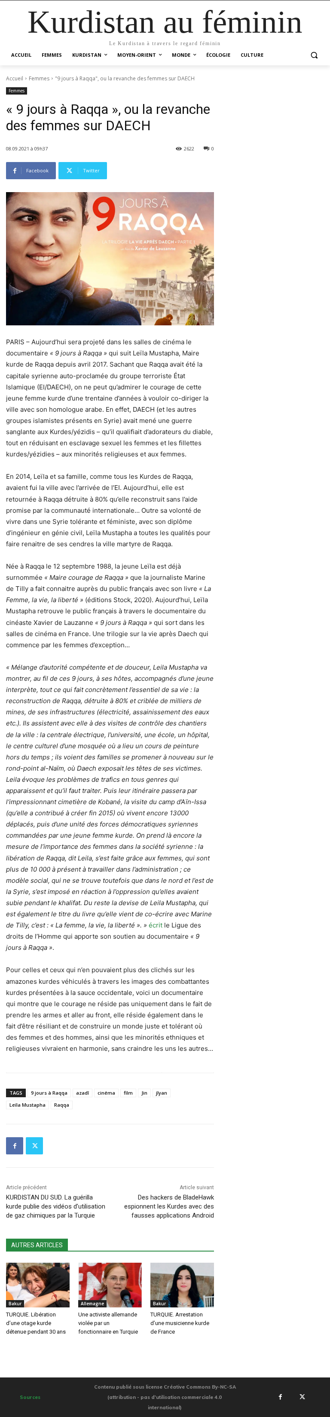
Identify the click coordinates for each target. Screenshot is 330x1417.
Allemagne (92, 1304)
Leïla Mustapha (27, 1105)
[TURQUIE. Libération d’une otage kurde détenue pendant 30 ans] (38, 1285)
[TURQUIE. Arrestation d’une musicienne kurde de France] (182, 1285)
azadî (82, 1093)
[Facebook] (14, 1145)
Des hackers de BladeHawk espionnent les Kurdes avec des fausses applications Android (169, 1206)
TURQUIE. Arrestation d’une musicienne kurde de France (179, 1323)
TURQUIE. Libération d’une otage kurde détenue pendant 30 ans (36, 1323)
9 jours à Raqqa (49, 1093)
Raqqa (61, 1105)
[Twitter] (34, 1145)
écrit (155, 925)
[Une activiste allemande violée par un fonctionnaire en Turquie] (110, 1285)
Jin (144, 1093)
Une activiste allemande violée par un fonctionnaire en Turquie (108, 1323)
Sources (30, 1397)
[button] (314, 55)
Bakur (15, 1304)
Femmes (39, 78)
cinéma (106, 1093)
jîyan (161, 1093)
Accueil (14, 78)
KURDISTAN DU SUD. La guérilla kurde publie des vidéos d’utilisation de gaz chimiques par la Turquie (55, 1206)
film (128, 1093)
